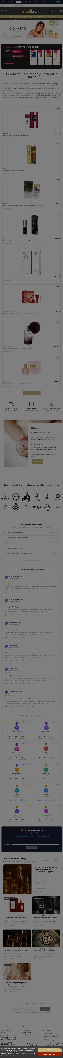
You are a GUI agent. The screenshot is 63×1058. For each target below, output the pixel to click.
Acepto (50, 1050)
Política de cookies (6, 1056)
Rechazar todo (49, 1054)
